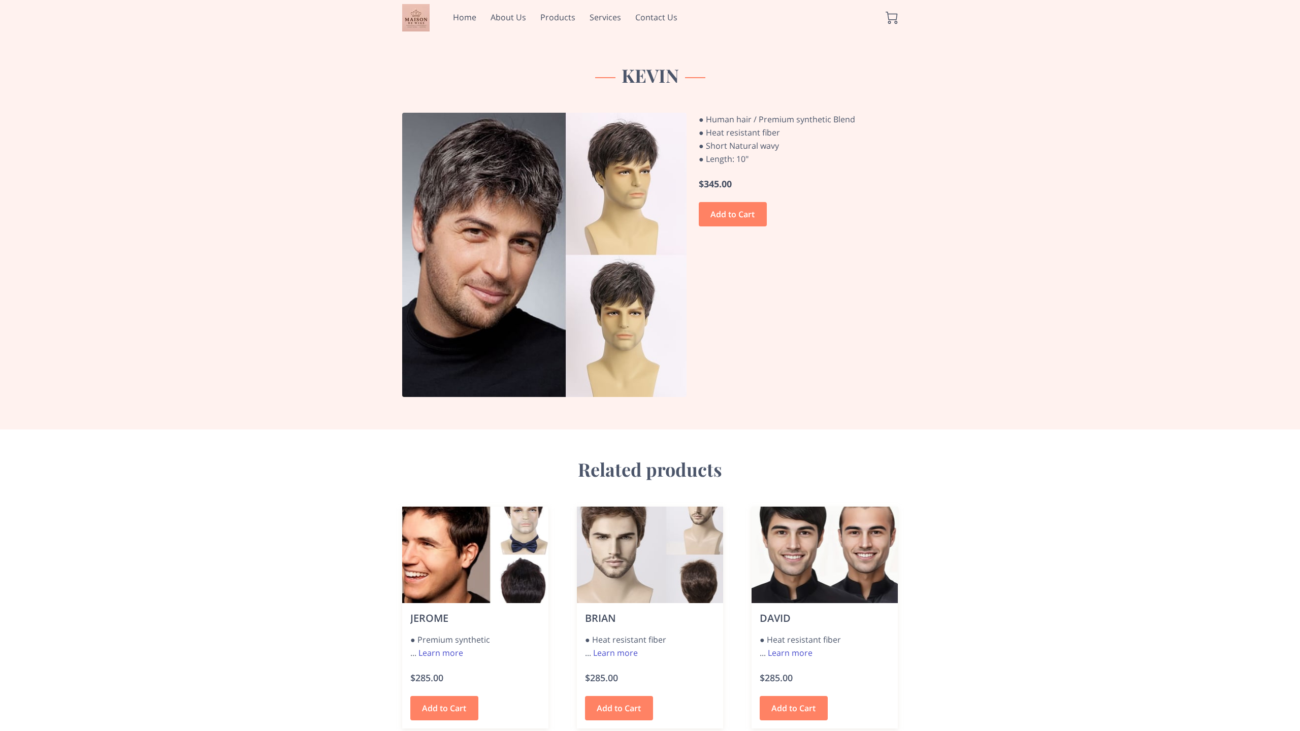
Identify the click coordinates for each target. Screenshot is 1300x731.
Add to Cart (732, 214)
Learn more (440, 652)
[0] (892, 18)
